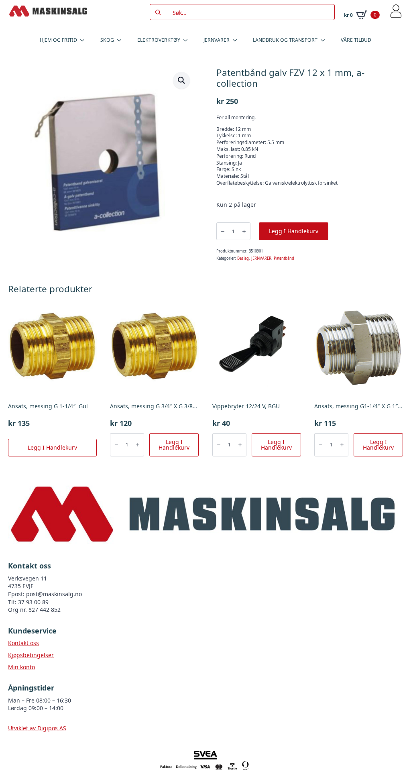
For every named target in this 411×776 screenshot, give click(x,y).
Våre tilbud (356, 40)
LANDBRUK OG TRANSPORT (285, 40)
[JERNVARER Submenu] (237, 40)
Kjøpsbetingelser (31, 655)
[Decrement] (222, 231)
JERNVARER (216, 40)
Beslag (243, 258)
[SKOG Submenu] (121, 40)
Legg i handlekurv (293, 231)
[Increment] (244, 231)
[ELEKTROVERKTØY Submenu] (187, 40)
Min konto (21, 667)
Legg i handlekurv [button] (52, 447)
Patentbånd (284, 258)
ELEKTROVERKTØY (158, 40)
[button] (181, 80)
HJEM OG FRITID (58, 40)
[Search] (158, 12)
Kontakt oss (23, 643)
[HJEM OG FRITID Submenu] (84, 40)
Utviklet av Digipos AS (37, 728)
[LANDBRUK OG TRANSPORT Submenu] (325, 40)
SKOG (107, 40)
